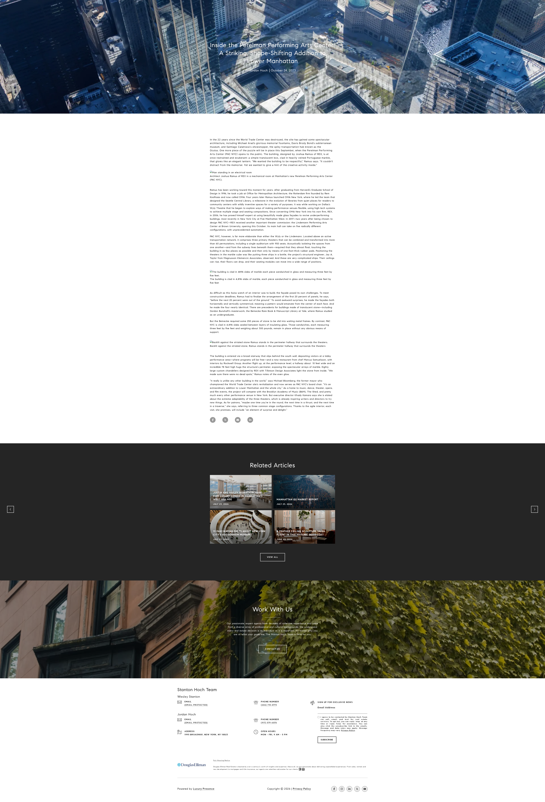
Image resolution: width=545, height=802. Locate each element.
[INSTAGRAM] (342, 789)
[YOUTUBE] (365, 789)
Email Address (326, 707)
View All (272, 557)
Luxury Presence (203, 788)
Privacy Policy (348, 730)
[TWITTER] (357, 789)
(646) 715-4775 (269, 705)
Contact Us (272, 649)
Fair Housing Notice (221, 760)
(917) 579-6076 (269, 722)
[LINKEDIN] (349, 789)
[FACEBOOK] (334, 789)
